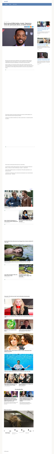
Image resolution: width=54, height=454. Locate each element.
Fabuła (10, 4)
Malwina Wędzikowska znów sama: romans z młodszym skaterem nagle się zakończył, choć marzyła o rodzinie (26, 399)
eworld (6, 1)
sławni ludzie (15, 4)
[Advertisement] (27, 13)
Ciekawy (6, 4)
